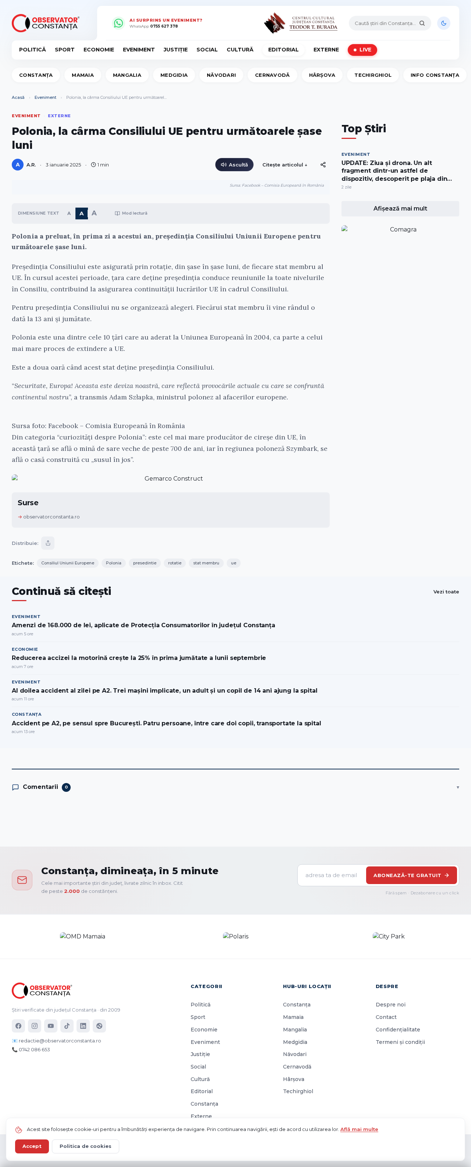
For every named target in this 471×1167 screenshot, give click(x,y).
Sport (65, 49)
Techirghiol (373, 75)
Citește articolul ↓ (285, 165)
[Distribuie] (323, 164)
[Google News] (99, 1026)
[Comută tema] (443, 23)
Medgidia (174, 75)
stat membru (206, 562)
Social (207, 49)
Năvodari (221, 75)
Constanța (36, 75)
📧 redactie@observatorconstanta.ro (56, 1041)
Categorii (206, 986)
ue (233, 562)
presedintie (144, 562)
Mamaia (83, 75)
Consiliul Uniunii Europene (67, 562)
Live (365, 49)
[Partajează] (47, 543)
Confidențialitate (398, 1029)
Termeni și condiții (400, 1042)
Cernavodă (272, 75)
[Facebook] (18, 1026)
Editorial (283, 49)
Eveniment (139, 49)
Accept (32, 1146)
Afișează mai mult (400, 208)
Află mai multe (359, 1129)
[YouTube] (50, 1026)
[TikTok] (67, 1026)
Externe (326, 49)
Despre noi (391, 1004)
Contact (386, 1017)
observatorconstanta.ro (51, 517)
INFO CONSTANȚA (435, 75)
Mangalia (127, 75)
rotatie (174, 562)
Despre (387, 986)
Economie (99, 49)
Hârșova (322, 75)
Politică (32, 49)
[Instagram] (34, 1026)
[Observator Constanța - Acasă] (47, 23)
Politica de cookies (85, 1146)
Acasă (18, 97)
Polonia (113, 562)
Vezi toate (446, 592)
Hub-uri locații (307, 986)
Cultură (240, 49)
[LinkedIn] (83, 1026)
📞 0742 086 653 (31, 1049)
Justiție (176, 49)
